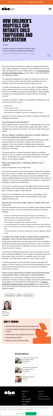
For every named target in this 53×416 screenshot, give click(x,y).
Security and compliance (43, 396)
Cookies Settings (20, 413)
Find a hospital (26, 401)
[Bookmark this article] (48, 55)
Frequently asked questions (44, 398)
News (23, 394)
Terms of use (41, 394)
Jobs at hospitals (26, 399)
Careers (24, 396)
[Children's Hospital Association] (9, 393)
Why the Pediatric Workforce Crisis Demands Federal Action (22, 326)
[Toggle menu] (50, 9)
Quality (19, 295)
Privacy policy (41, 391)
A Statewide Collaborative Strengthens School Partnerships (30, 359)
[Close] (50, 407)
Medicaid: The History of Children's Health (17, 340)
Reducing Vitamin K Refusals (14, 337)
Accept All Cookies (31, 413)
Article (5, 45)
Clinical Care (28, 295)
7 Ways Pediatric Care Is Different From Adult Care (20, 334)
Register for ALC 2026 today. (35, 2)
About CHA (25, 391)
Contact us (25, 404)
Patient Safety (10, 295)
